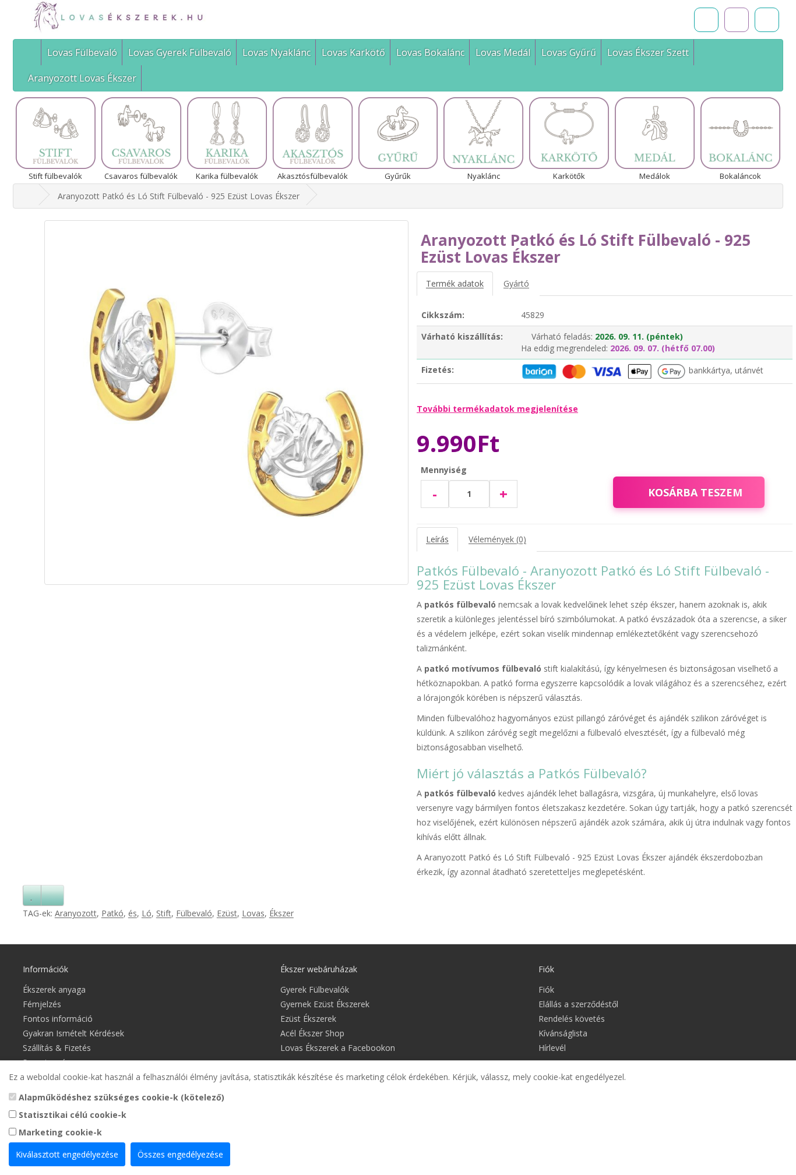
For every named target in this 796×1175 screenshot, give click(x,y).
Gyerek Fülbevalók (314, 989)
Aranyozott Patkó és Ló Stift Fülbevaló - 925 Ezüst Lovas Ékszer (179, 196)
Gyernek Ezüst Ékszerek (324, 1004)
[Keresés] (706, 20)
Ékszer (281, 913)
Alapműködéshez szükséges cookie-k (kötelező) (120, 1097)
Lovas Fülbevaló (82, 52)
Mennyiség (444, 469)
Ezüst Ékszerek (308, 1018)
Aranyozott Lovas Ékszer (82, 78)
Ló (147, 913)
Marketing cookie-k (59, 1132)
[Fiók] (767, 20)
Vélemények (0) (497, 539)
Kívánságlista (562, 1033)
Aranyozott (76, 913)
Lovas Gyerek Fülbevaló (179, 52)
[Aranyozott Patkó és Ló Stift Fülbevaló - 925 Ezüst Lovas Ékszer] (226, 402)
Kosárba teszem (695, 492)
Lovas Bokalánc (430, 52)
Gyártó (516, 283)
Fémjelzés (42, 1004)
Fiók (546, 989)
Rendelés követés (571, 1018)
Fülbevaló (194, 913)
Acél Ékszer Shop (312, 1033)
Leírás (437, 539)
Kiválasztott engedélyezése (67, 1154)
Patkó (112, 913)
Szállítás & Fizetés (57, 1047)
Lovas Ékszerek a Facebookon (337, 1047)
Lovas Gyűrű (568, 52)
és (132, 913)
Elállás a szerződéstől (578, 1004)
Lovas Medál (503, 52)
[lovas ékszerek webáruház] (28, 196)
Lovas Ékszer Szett (648, 52)
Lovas (253, 913)
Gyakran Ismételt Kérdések (73, 1033)
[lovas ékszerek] (31, 52)
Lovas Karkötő (353, 52)
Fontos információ (58, 1018)
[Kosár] (736, 20)
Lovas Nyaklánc (276, 52)
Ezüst (227, 913)
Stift (163, 913)
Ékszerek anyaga (54, 989)
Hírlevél (552, 1047)
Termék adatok (455, 283)
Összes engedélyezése (180, 1154)
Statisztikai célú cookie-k (71, 1114)
